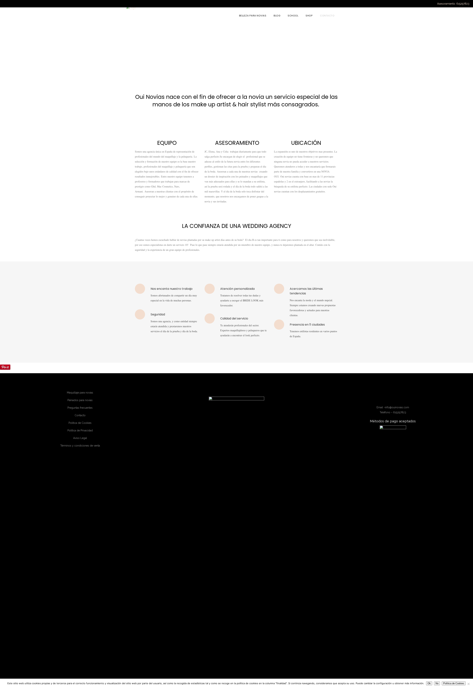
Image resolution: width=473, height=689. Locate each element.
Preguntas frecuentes (80, 407)
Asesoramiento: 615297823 (453, 3)
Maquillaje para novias (80, 392)
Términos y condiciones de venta (80, 445)
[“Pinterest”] (401, 399)
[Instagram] (391, 399)
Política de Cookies (80, 422)
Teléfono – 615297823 (393, 412)
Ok (429, 683)
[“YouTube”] (396, 399)
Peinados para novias (80, 400)
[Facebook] (385, 399)
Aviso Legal (80, 438)
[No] (468, 684)
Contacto (80, 415)
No (436, 683)
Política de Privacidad (80, 430)
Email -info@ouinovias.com (393, 407)
